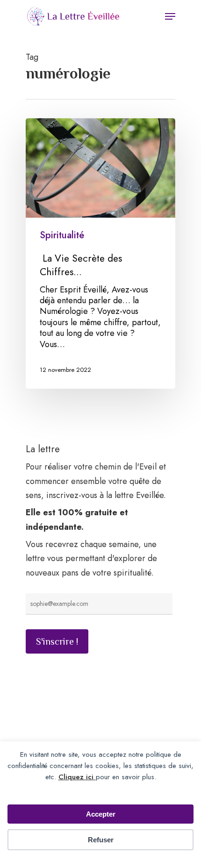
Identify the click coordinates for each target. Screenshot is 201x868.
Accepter (100, 814)
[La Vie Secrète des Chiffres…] (100, 253)
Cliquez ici (77, 777)
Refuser (101, 840)
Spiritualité (62, 235)
